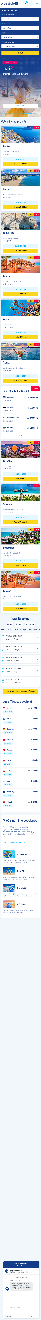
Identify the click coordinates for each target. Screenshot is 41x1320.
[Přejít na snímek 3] (16, 113)
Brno (9, 624)
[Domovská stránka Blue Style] (9, 3)
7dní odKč (20, 522)
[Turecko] (20, 449)
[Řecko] (20, 134)
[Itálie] (20, 762)
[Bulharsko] (20, 536)
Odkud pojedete (9, 15)
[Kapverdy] (20, 793)
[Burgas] (20, 178)
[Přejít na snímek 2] (11, 113)
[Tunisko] (20, 264)
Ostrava (30, 624)
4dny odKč (20, 207)
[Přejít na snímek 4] (21, 113)
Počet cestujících (9, 42)
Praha (19, 624)
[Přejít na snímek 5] (26, 113)
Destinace (7, 24)
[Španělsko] (20, 731)
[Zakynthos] (20, 221)
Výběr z (12, 842)
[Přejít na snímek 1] (6, 113)
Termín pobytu (8, 33)
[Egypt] (20, 308)
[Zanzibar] (20, 493)
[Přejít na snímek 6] (33, 113)
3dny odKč (20, 250)
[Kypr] (20, 783)
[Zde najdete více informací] (21, 1290)
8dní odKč (20, 164)
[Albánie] (20, 804)
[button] (20, 10)
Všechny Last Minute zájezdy (20, 691)
